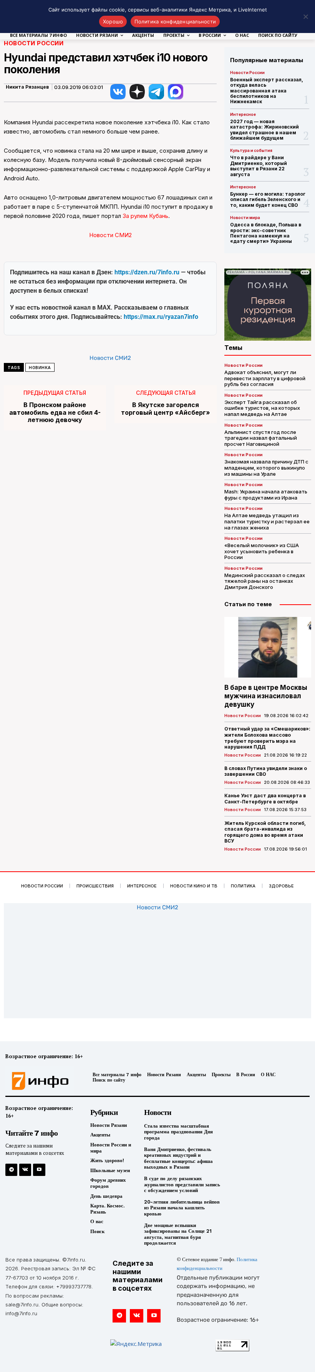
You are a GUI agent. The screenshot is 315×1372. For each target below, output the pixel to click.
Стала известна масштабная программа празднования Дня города (178, 1132)
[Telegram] (11, 1170)
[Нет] (305, 16)
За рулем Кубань (145, 215)
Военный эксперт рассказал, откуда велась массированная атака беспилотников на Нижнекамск (266, 91)
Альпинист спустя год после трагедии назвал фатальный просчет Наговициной (260, 438)
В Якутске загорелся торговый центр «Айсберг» (165, 408)
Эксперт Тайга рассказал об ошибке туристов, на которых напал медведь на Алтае (262, 408)
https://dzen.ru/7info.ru (146, 272)
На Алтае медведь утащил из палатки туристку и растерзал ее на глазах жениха (267, 521)
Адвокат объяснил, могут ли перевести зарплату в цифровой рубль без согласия (264, 378)
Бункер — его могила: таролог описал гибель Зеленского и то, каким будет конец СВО (267, 199)
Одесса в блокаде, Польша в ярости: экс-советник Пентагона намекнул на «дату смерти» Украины (265, 233)
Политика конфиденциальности (175, 21)
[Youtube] (39, 1170)
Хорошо (113, 21)
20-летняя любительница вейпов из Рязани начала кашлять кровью (182, 1208)
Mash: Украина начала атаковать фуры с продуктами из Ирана (265, 494)
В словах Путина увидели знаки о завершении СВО (265, 771)
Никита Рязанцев (27, 87)
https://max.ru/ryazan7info (161, 316)
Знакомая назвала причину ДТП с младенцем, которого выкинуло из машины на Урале (266, 467)
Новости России (33, 43)
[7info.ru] (40, 1081)
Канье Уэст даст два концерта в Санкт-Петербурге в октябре (265, 799)
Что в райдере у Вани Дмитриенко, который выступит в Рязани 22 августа (258, 166)
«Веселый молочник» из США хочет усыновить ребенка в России (261, 551)
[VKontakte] (25, 1170)
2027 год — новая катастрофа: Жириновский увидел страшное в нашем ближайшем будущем (264, 130)
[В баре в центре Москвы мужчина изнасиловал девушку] (267, 647)
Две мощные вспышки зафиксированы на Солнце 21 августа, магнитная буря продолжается (178, 1234)
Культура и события (251, 150)
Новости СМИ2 (110, 235)
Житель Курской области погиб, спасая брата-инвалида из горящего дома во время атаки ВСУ (265, 832)
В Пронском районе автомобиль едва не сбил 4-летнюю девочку (55, 412)
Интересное (243, 114)
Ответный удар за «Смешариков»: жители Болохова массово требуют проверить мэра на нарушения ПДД (267, 738)
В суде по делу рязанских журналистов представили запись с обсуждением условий (182, 1184)
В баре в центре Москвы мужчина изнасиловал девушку (265, 696)
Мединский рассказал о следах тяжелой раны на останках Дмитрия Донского (264, 581)
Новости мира (245, 217)
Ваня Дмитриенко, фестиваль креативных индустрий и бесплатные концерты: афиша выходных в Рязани (178, 1158)
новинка (40, 367)
